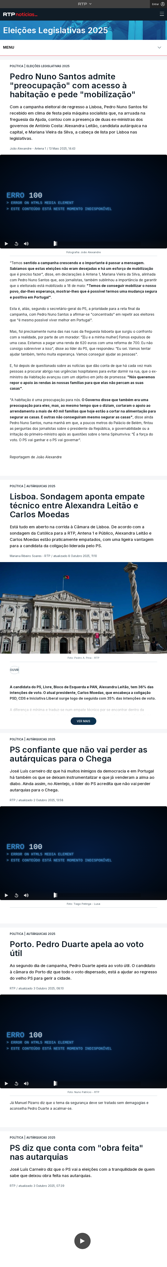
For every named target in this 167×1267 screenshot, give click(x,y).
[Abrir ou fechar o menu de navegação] (160, 14)
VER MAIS (83, 721)
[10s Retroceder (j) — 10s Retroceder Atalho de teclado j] (16, 243)
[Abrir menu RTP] (83, 4)
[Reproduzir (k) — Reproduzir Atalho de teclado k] (6, 243)
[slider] (98, 244)
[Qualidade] (151, 895)
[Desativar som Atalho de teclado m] (26, 243)
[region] (83, 201)
